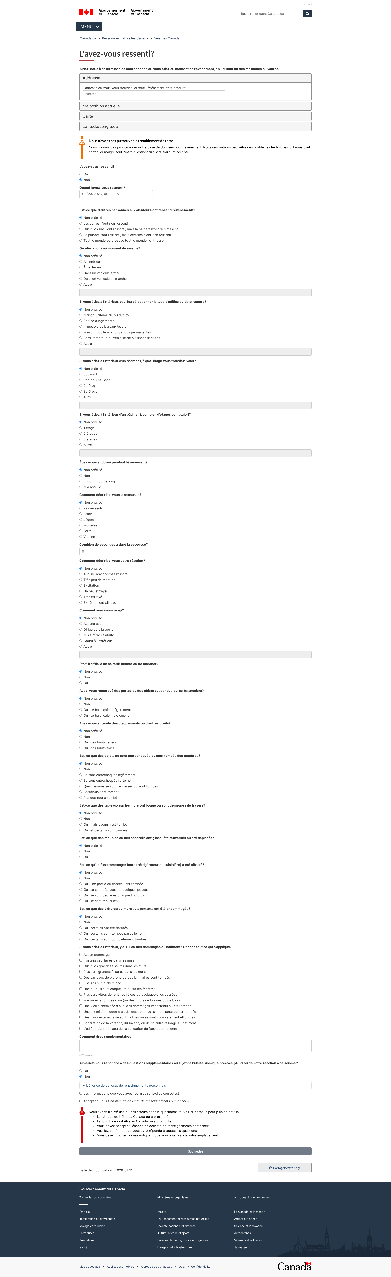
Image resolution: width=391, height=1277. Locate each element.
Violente (89, 537)
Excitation (91, 585)
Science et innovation (248, 1226)
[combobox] (154, 93)
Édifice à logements (98, 321)
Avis (182, 1266)
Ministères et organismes (173, 1197)
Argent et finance (245, 1218)
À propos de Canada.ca (156, 1266)
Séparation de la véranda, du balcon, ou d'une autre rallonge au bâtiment (139, 1023)
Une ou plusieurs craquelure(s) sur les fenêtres (119, 989)
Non (86, 180)
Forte (87, 531)
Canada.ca (88, 38)
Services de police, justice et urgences (182, 1240)
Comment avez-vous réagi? (101, 610)
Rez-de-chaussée (96, 380)
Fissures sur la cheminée (102, 983)
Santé (83, 1247)
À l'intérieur (92, 262)
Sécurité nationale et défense (176, 1226)
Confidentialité (200, 1266)
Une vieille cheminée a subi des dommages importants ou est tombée (137, 1006)
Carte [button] (88, 116)
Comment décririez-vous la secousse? (110, 495)
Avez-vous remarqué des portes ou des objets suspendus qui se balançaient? (141, 691)
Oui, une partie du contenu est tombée (113, 884)
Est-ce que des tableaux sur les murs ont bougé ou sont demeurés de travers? (142, 805)
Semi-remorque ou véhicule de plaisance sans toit (121, 338)
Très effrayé (92, 597)
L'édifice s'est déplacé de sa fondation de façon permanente (130, 1029)
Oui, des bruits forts (98, 748)
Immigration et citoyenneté (97, 1218)
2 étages (90, 433)
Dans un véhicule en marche (105, 279)
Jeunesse (240, 1247)
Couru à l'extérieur (97, 641)
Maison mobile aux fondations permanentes (117, 332)
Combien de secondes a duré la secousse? (113, 544)
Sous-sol (90, 374)
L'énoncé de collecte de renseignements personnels (126, 1085)
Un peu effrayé (95, 591)
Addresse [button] (91, 77)
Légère (88, 519)
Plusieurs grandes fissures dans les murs (114, 972)
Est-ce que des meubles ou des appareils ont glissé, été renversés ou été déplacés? (146, 838)
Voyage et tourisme (92, 1226)
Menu (91, 26)
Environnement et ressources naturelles (183, 1218)
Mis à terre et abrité (98, 635)
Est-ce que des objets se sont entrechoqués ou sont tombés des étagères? (139, 756)
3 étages (90, 439)
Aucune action (94, 624)
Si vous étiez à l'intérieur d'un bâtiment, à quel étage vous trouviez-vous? (137, 361)
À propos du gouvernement (252, 1197)
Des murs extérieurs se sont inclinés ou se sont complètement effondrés (139, 1017)
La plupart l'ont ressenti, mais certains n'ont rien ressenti (127, 235)
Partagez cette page (287, 1168)
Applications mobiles (120, 1266)
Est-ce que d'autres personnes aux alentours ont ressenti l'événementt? (137, 210)
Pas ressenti (92, 508)
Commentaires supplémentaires (105, 1036)
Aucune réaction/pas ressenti (105, 574)
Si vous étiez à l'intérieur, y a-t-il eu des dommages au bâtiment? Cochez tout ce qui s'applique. (155, 947)
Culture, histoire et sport (173, 1233)
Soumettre (195, 1151)
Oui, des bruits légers (99, 742)
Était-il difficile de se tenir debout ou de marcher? (118, 664)
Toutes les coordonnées (95, 1197)
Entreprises (86, 1233)
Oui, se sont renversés (100, 901)
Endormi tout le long (99, 481)
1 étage (89, 428)
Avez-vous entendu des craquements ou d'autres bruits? (125, 723)
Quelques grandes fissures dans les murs (114, 966)
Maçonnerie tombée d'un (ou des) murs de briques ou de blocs (132, 1000)
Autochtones (242, 1233)
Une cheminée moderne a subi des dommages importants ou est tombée (139, 1012)
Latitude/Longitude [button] (100, 126)
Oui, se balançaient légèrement (107, 710)
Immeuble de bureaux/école (104, 326)
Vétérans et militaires (248, 1240)
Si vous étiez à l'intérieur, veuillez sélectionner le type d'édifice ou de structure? (142, 302)
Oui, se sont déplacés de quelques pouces (115, 889)
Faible (88, 514)
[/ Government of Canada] (116, 13)
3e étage (90, 391)
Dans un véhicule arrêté (101, 273)
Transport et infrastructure (174, 1247)
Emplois (84, 1211)
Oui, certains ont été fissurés (105, 928)
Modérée (90, 525)
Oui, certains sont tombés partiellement (114, 933)
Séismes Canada (167, 38)
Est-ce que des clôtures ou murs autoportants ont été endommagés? (134, 909)
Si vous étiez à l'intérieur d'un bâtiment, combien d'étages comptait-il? (135, 414)
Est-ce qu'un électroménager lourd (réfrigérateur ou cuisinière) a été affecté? (141, 865)
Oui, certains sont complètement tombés (114, 939)
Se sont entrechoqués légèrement (109, 775)
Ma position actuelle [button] (101, 106)
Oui (86, 174)
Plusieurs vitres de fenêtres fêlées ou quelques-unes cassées (130, 994)
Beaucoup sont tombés (101, 792)
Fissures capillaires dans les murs (109, 960)
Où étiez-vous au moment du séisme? (109, 248)
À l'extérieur (92, 267)
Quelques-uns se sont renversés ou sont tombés (120, 786)
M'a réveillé (92, 487)
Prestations (86, 1240)
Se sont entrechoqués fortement (108, 780)
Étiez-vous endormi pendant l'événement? (113, 462)
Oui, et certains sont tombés (105, 830)
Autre (87, 284)
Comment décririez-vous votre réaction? (112, 561)
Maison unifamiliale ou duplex (106, 315)
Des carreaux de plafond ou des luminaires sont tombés (126, 977)
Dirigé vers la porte (98, 629)
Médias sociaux (89, 1266)
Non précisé (92, 218)
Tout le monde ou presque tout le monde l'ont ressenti (125, 240)
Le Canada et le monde (249, 1211)
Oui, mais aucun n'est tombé (105, 824)
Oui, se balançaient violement (106, 715)
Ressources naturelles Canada (125, 38)
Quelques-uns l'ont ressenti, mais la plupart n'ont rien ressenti (131, 229)
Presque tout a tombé (100, 798)
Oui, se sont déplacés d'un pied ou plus (113, 895)
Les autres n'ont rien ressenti (105, 223)
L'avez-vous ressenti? (96, 166)
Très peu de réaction (99, 580)
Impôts (161, 1211)
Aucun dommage (96, 955)
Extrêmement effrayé (99, 602)
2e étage (90, 386)
